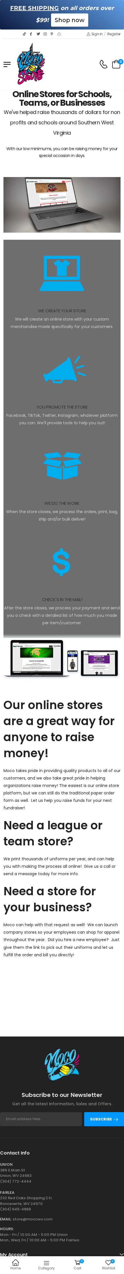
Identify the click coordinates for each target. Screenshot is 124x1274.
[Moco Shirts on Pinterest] (52, 34)
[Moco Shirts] (62, 205)
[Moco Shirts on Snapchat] (59, 34)
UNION (6, 1164)
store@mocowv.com (32, 1219)
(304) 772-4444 (15, 1181)
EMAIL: (6, 1219)
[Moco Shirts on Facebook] (32, 34)
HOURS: (7, 1229)
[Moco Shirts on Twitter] (39, 34)
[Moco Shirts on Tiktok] (25, 34)
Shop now (69, 20)
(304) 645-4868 (15, 1209)
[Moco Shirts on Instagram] (46, 34)
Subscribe (101, 1119)
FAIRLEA (7, 1192)
